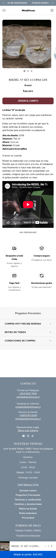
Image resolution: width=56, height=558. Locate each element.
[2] (31, 71)
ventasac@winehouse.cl (28, 418)
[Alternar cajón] (4, 10)
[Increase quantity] (51, 546)
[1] (28, 71)
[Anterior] (3, 3)
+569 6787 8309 (28, 415)
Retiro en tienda (28, 509)
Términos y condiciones (28, 499)
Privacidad (28, 518)
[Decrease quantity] (45, 546)
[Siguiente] (53, 3)
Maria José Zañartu (28, 430)
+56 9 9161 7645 (28, 393)
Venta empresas (28, 513)
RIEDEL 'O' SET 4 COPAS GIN (28, 79)
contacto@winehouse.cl (28, 406)
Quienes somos (28, 490)
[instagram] (28, 436)
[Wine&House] (28, 10)
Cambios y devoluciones (28, 504)
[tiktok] (32, 436)
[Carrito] (52, 10)
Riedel (28, 85)
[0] (24, 71)
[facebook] (23, 436)
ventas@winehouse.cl (28, 397)
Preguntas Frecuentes (28, 495)
